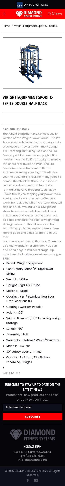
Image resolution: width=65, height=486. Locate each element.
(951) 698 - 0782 (34, 456)
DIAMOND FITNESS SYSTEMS (31, 471)
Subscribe (32, 417)
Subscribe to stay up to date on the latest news (32, 387)
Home (6, 26)
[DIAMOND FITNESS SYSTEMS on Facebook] (28, 481)
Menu (5, 14)
